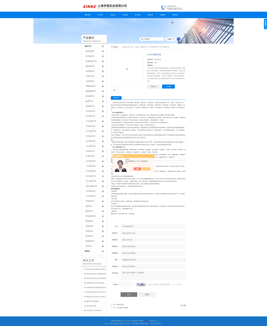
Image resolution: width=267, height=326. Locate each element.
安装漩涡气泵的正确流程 (91, 301)
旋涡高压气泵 (89, 101)
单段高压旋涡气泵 (91, 86)
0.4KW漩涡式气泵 (91, 176)
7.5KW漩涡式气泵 (91, 146)
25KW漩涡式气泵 (90, 111)
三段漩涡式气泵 (90, 76)
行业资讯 (125, 15)
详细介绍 (116, 98)
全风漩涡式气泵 (90, 106)
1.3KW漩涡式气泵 (91, 166)
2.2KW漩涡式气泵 (91, 196)
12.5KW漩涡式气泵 (91, 131)
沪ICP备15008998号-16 (156, 323)
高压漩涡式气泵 (90, 241)
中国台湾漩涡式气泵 (91, 186)
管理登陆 (141, 323)
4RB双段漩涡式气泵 (91, 61)
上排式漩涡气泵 (90, 81)
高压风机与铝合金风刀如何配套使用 (95, 274)
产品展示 (113, 15)
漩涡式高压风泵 (90, 51)
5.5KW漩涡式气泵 (91, 191)
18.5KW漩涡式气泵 (91, 121)
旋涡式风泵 (89, 206)
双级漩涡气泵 (89, 221)
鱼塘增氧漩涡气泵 (91, 91)
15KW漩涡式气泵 (90, 126)
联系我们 (175, 15)
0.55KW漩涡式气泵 (91, 171)
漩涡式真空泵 (89, 226)
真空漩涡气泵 (89, 236)
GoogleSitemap (153, 321)
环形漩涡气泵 (89, 231)
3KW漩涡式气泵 (90, 156)
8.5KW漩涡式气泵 (91, 141)
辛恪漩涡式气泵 (90, 201)
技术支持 (138, 15)
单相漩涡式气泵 (90, 96)
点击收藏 (168, 86)
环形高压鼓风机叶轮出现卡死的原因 (95, 278)
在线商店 (150, 15)
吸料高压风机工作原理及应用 (93, 310)
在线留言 (163, 15)
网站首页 (88, 15)
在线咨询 (153, 86)
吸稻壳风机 (120, 304)
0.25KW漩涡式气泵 (91, 181)
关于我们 (100, 15)
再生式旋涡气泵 (90, 71)
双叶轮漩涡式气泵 (91, 216)
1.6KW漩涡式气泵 (91, 161)
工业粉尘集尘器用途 (90, 306)
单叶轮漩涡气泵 (90, 56)
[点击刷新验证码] (141, 284)
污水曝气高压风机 (122, 308)
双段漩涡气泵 (89, 211)
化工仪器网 (135, 323)
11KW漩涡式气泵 (90, 136)
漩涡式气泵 (89, 246)
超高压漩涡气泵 (90, 66)
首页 (131, 47)
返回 (182, 305)
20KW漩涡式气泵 (90, 116)
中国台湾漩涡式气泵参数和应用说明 (95, 287)
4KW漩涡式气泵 (90, 151)
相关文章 (88, 260)
